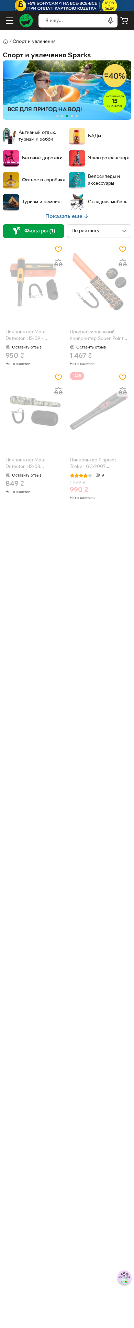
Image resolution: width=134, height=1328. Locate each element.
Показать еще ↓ (67, 216)
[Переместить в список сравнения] (58, 262)
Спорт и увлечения (34, 41)
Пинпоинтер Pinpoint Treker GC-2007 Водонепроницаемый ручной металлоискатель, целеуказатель (98, 464)
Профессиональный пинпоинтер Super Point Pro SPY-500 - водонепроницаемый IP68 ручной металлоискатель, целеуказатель (98, 336)
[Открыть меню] (9, 20)
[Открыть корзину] (124, 20)
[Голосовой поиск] (111, 20)
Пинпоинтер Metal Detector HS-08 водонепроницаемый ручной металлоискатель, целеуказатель (34, 464)
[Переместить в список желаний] (58, 249)
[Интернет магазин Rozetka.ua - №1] (26, 20)
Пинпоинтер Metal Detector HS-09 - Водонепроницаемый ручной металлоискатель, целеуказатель (34, 336)
